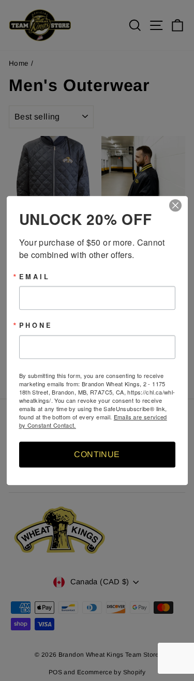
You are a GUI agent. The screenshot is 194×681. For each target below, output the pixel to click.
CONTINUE (97, 454)
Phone (36, 326)
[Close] (178, 205)
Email (34, 277)
